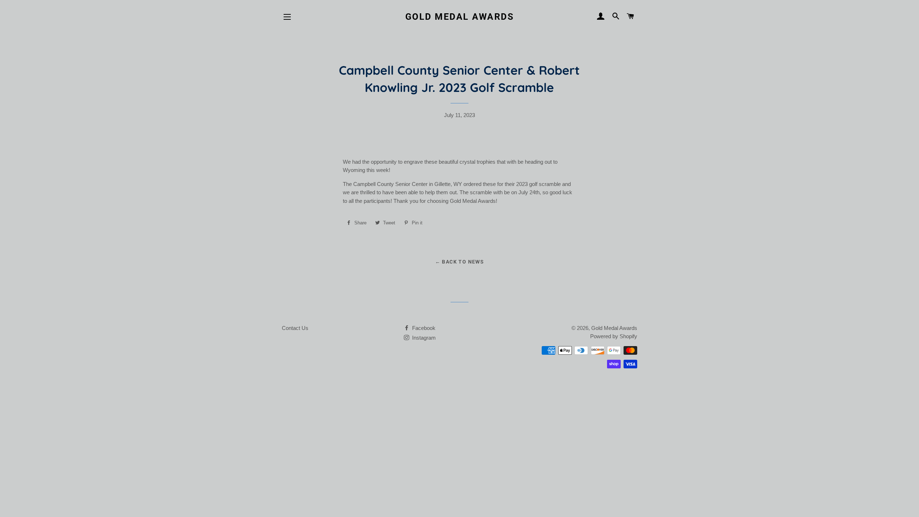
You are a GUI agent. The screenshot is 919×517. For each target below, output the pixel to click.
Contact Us (295, 328)
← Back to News (459, 262)
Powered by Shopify (613, 336)
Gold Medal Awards (459, 16)
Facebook (423, 328)
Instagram (423, 338)
